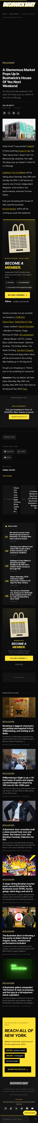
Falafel (30, 146)
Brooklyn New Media (21, 1095)
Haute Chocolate (26, 326)
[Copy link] (18, 113)
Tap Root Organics (25, 350)
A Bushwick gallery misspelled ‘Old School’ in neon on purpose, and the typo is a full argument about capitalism (18, 991)
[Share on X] (9, 113)
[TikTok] (11, 1108)
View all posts (7, 476)
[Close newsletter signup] (35, 1119)
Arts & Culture (13, 14)
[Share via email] (14, 113)
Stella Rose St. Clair (23, 322)
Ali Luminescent (27, 334)
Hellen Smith (9, 470)
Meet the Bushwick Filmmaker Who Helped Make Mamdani (19, 1103)
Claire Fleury (8, 322)
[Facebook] (27, 1108)
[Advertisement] (19, 41)
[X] (16, 1108)
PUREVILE (20, 317)
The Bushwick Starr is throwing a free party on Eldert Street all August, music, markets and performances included (19, 939)
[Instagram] (5, 1108)
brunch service (9, 208)
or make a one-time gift (21, 301)
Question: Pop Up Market (14, 172)
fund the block (30, 1113)
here (25, 389)
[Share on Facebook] (4, 113)
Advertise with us (18, 1069)
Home (4, 14)
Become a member (17, 295)
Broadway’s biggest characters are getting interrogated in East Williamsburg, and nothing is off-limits (19, 730)
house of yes (9, 437)
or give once (19, 664)
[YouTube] (32, 1108)
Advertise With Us (19, 417)
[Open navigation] (33, 4)
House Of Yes (24, 151)
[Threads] (21, 1108)
